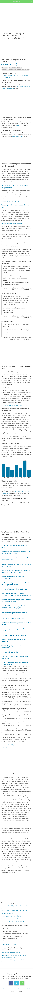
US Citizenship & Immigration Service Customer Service (15, 961)
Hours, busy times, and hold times (11, 919)
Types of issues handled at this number (12, 921)
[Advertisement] (16, 103)
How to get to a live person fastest (11, 916)
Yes (19, 974)
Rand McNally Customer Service (10, 953)
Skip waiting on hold (22, 75)
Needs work (25, 974)
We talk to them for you (8, 75)
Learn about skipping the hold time (11, 223)
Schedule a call (5, 77)
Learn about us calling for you (10, 201)
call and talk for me (20, 491)
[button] (31, 1)
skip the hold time (17, 136)
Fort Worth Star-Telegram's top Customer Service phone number (15, 907)
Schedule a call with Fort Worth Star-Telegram (14, 405)
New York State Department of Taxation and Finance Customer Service (14, 956)
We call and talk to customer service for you (14, 910)
